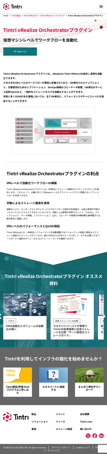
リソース (60, 421)
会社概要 (84, 414)
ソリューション (39, 421)
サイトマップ (53, 450)
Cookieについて (83, 447)
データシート (20, 51)
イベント (60, 414)
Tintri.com (86, 421)
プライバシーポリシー (61, 447)
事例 (33, 429)
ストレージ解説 (64, 429)
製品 (33, 414)
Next (103, 316)
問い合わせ (86, 429)
